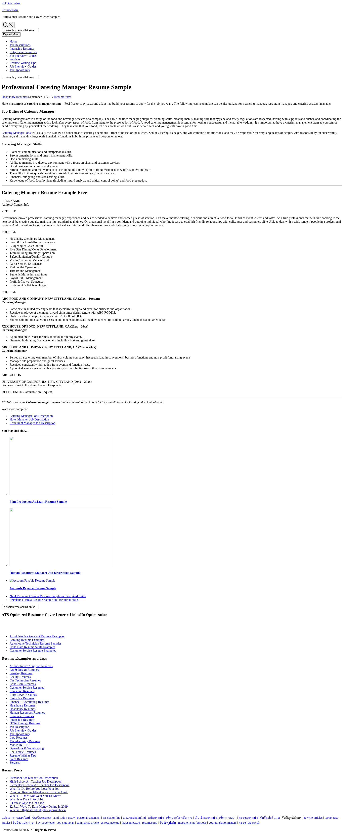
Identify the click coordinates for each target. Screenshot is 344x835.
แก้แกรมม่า (156, 817)
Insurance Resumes (22, 716)
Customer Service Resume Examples (33, 650)
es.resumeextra (110, 822)
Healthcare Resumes (22, 705)
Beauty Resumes (20, 676)
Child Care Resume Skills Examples (32, 647)
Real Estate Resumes (23, 752)
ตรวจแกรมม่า (248, 817)
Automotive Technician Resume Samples (35, 643)
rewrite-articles (313, 817)
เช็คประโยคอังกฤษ (179, 817)
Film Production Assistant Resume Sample (38, 501)
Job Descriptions (20, 45)
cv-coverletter (46, 822)
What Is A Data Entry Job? (26, 799)
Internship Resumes (22, 48)
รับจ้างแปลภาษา (24, 822)
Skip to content (11, 3)
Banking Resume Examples (27, 640)
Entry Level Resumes (23, 52)
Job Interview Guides (23, 55)
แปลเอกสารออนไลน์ (16, 817)
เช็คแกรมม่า (227, 817)
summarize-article (88, 822)
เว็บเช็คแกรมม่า (206, 817)
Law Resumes (18, 737)
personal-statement (88, 817)
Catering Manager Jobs (16, 132)
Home (13, 41)
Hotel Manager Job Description (29, 419)
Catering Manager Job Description (31, 416)
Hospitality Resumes (14, 97)
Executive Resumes (22, 698)
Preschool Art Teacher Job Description (34, 778)
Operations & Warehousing (27, 748)
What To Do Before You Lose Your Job (34, 788)
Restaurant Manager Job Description (32, 423)
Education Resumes (22, 691)
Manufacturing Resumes (25, 741)
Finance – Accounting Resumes (29, 702)
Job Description (19, 727)
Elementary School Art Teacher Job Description (39, 785)
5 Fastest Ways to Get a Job (27, 803)
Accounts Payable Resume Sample (33, 588)
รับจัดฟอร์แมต (270, 817)
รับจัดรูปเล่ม (167, 822)
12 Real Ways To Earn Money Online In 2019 (39, 806)
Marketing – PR (20, 744)
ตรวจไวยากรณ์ (249, 822)
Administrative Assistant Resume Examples (37, 636)
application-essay (64, 817)
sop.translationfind (134, 817)
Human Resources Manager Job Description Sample (45, 572)
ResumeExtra (10, 10)
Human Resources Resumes (27, 712)
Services (15, 59)
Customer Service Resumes (27, 687)
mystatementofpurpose (192, 822)
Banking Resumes (21, 673)
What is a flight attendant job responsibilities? (38, 810)
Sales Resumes (19, 759)
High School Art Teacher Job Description (36, 781)
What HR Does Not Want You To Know (35, 795)
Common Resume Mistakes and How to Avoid (39, 792)
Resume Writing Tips (23, 63)
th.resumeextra (131, 822)
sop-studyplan (65, 822)
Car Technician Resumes (25, 680)
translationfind (111, 817)
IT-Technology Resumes (25, 723)
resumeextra (149, 822)
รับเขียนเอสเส (41, 817)
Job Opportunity (20, 70)
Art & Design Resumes (24, 669)
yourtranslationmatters (222, 822)
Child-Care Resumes (23, 684)
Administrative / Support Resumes (31, 666)
